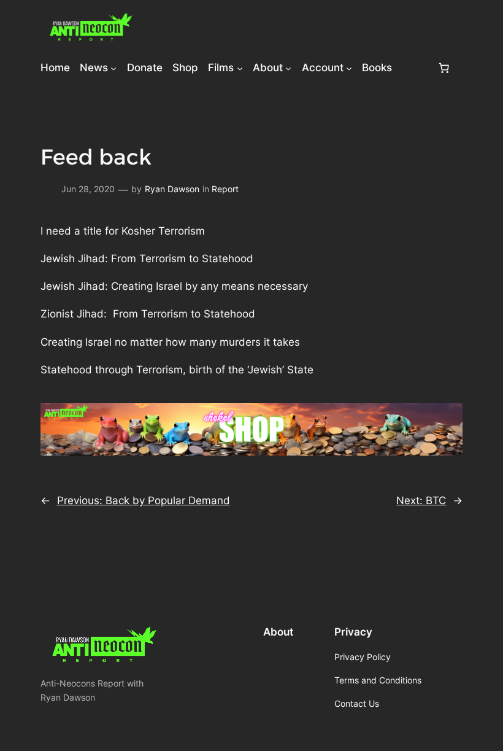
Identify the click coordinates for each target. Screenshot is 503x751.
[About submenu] (288, 67)
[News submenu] (113, 67)
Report (225, 189)
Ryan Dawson (172, 189)
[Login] (414, 68)
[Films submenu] (240, 67)
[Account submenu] (349, 67)
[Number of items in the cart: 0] (444, 67)
